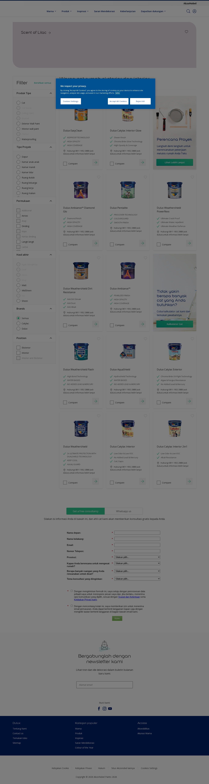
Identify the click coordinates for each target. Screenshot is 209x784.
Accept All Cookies (118, 101)
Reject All (140, 101)
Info (117, 93)
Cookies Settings (70, 101)
